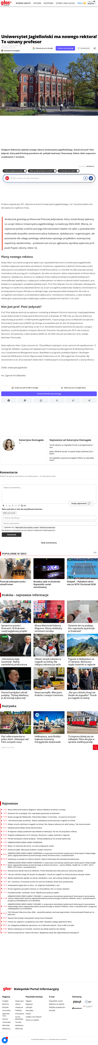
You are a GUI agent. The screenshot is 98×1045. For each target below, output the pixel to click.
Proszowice (19, 1013)
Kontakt (52, 1010)
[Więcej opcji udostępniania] (89, 400)
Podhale (18, 1010)
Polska (28, 1013)
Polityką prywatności (47, 527)
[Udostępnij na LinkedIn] (25, 400)
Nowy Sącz (19, 1001)
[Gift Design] (88, 1008)
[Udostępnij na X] (57, 400)
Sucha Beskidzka (19, 1018)
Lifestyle (29, 1007)
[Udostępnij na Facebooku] (8, 400)
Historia (37, 3)
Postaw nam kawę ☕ (65, 48)
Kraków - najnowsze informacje (25, 595)
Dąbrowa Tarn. (6, 1014)
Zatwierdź (11, 534)
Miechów (6, 1025)
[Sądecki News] (88, 1001)
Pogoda (29, 1001)
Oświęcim (19, 1007)
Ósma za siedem (32, 1020)
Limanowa (6, 1022)
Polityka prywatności (57, 1007)
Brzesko (5, 1007)
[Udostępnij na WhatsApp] (41, 400)
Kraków (5, 1001)
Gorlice (5, 1019)
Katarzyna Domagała (12, 50)
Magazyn (29, 1004)
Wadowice (19, 1025)
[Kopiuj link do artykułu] (73, 400)
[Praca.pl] (77, 1001)
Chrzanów (6, 1010)
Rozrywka (48, 3)
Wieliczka (19, 1028)
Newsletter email (56, 1001)
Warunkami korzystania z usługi (27, 527)
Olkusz (18, 1004)
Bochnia (5, 1004)
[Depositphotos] (77, 1008)
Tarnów (18, 1022)
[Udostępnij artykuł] (94, 48)
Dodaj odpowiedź (78, 503)
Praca (80, 3)
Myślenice (6, 1028)
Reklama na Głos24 (56, 1004)
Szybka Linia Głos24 (65, 3)
